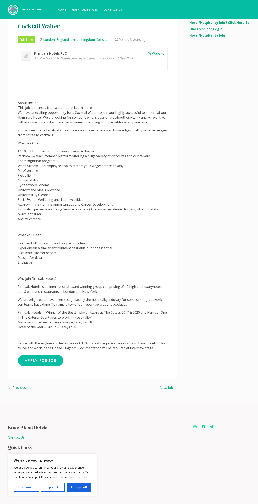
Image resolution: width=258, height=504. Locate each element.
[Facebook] (203, 427)
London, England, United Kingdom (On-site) (76, 39)
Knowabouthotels (32, 9)
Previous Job (20, 387)
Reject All (53, 487)
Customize (26, 487)
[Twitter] (212, 427)
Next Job (168, 387)
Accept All (79, 487)
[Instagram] (195, 427)
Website (158, 53)
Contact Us (16, 437)
